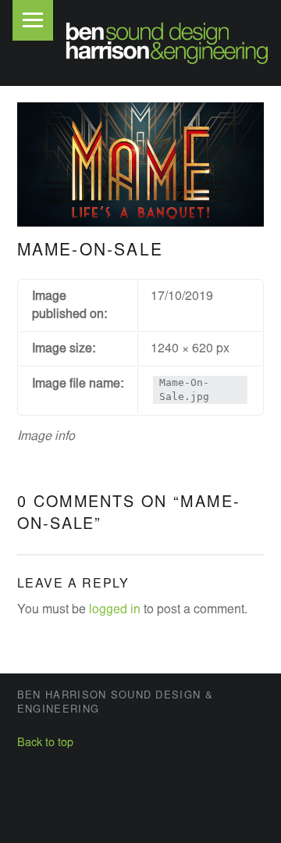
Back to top (45, 743)
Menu (32, 20)
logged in (114, 610)
